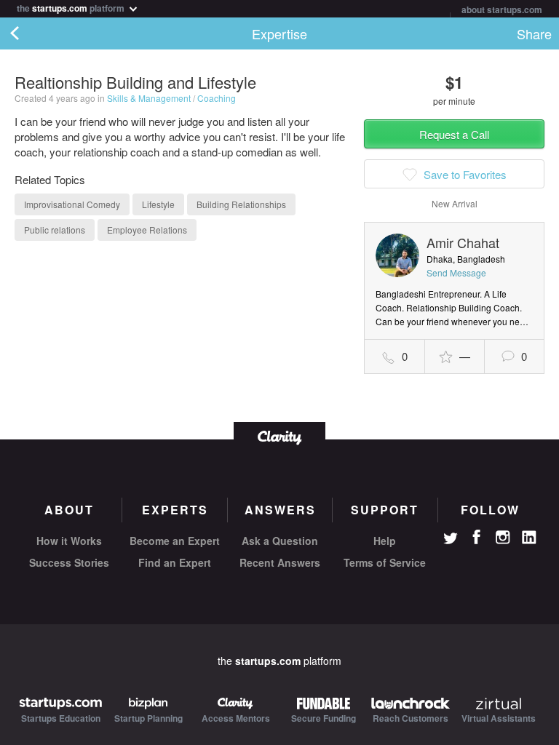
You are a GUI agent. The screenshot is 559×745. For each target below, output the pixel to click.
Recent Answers (279, 562)
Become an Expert (175, 540)
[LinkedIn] (529, 537)
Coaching (216, 98)
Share (534, 33)
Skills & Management (149, 98)
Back (29, 33)
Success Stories (69, 562)
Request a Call (454, 134)
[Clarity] (279, 436)
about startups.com (501, 9)
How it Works (69, 540)
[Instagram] (503, 537)
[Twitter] (450, 540)
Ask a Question (280, 540)
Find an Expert (174, 562)
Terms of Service (385, 562)
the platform (72, 6)
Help (384, 540)
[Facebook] (476, 537)
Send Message (456, 272)
